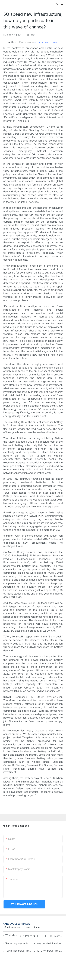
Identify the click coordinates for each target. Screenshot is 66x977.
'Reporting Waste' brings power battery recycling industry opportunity (18, 943)
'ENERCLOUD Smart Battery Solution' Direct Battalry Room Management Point (50, 935)
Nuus (27, 927)
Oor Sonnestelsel (12, 927)
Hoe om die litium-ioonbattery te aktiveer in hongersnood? (50, 943)
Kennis (37, 927)
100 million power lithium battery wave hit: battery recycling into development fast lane (18, 950)
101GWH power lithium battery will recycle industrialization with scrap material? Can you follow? (50, 950)
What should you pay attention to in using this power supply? (22, 935)
